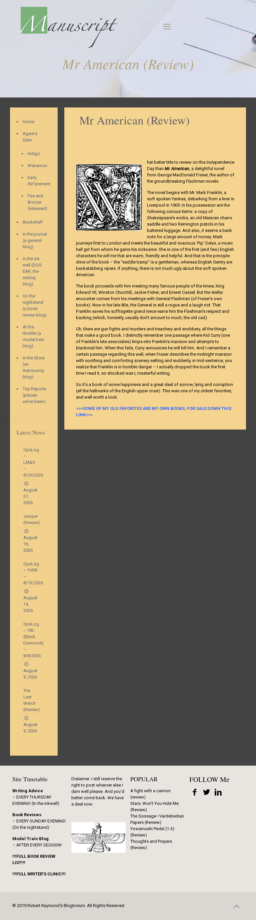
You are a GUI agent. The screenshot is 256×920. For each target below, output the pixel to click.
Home (28, 121)
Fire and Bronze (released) (36, 202)
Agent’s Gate (30, 136)
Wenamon (36, 165)
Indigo (34, 153)
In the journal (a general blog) (35, 240)
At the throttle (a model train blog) (33, 336)
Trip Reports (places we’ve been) (34, 395)
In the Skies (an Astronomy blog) (34, 367)
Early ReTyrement (36, 180)
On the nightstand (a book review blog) (35, 305)
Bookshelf (33, 222)
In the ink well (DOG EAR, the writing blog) (32, 271)
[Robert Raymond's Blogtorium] (68, 26)
